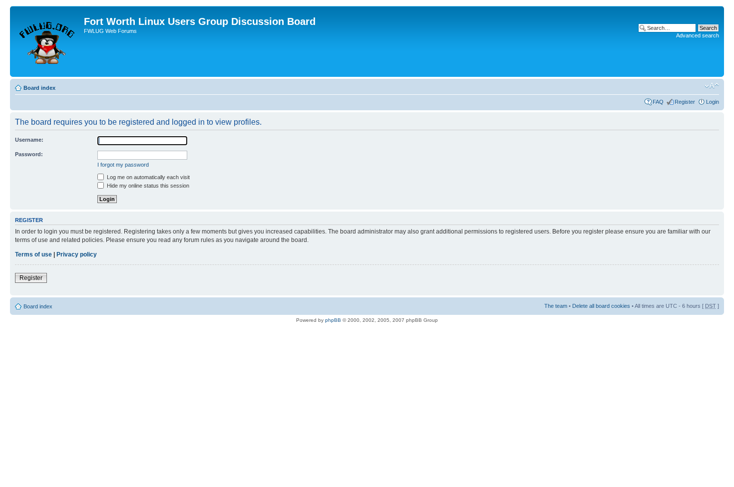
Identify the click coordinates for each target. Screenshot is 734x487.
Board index (39, 88)
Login (712, 102)
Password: (29, 154)
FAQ (658, 102)
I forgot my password (123, 165)
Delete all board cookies (601, 306)
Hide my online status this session (147, 186)
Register (685, 102)
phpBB (333, 320)
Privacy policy (76, 254)
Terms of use (33, 254)
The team (555, 306)
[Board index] (48, 41)
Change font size (712, 85)
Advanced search (697, 35)
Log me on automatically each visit (147, 177)
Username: (29, 140)
